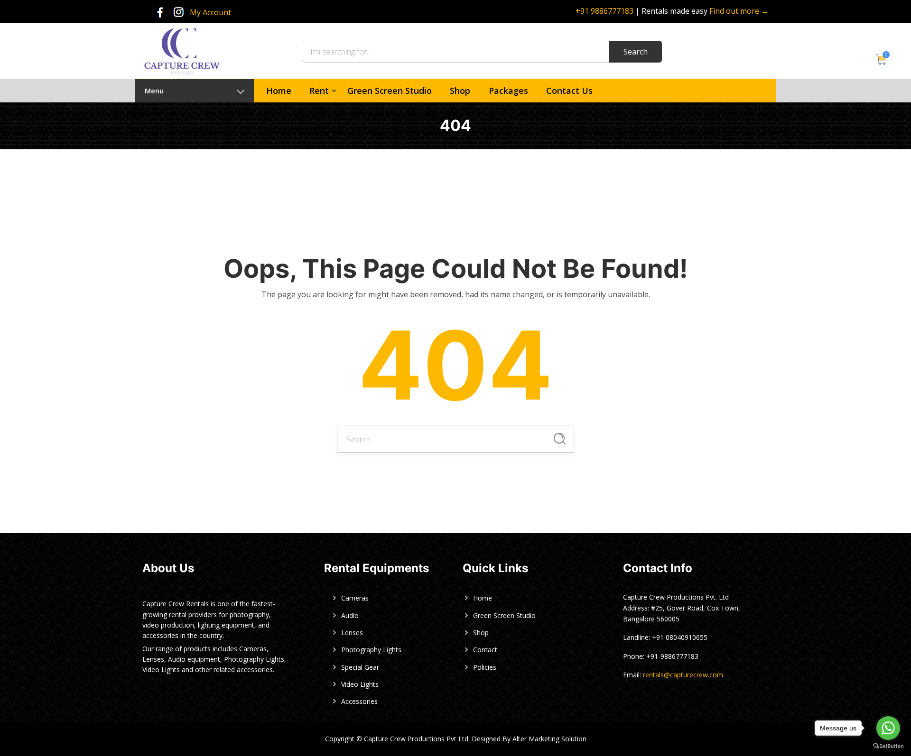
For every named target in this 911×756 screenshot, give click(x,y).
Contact (485, 649)
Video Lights (360, 684)
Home (278, 90)
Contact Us (569, 90)
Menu (154, 90)
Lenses (352, 632)
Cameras (355, 597)
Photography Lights (371, 649)
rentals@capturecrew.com (683, 674)
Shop (460, 90)
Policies (484, 667)
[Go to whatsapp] (888, 728)
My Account (210, 12)
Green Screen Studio (389, 90)
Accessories (359, 701)
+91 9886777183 (604, 11)
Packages (508, 90)
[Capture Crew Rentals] (182, 50)
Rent (319, 90)
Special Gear (360, 667)
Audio (350, 615)
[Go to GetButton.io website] (888, 746)
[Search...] (560, 439)
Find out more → (739, 11)
